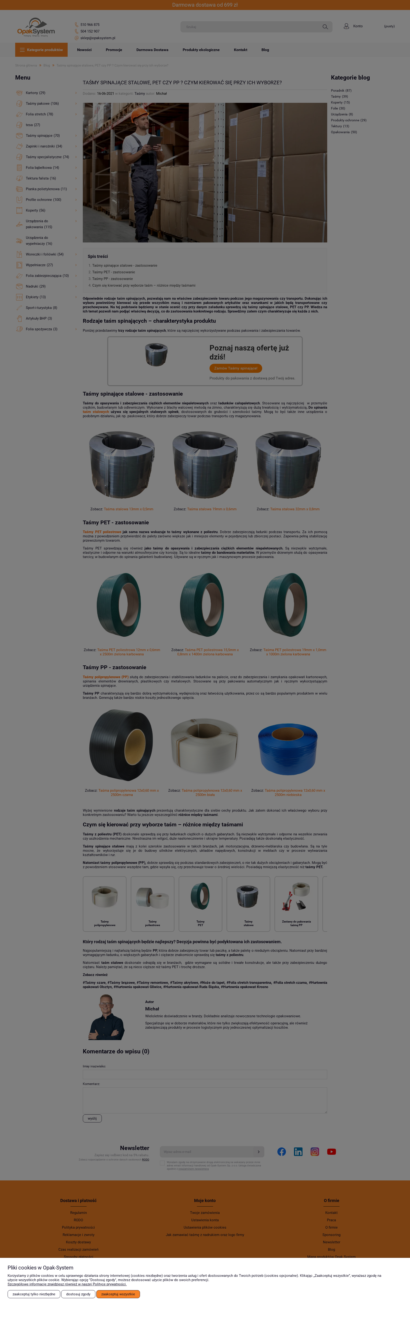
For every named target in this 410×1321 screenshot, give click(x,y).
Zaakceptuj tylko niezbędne (34, 1294)
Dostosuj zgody (78, 1294)
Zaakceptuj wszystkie (118, 1294)
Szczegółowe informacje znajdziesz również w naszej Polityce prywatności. (67, 1284)
